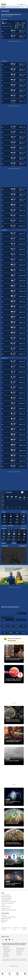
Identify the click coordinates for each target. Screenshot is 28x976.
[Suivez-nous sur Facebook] (3, 939)
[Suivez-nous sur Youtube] (9, 939)
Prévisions (22, 7)
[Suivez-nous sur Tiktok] (12, 939)
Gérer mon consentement (7, 903)
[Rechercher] (18, 4)
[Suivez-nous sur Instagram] (6, 939)
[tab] (22, 492)
